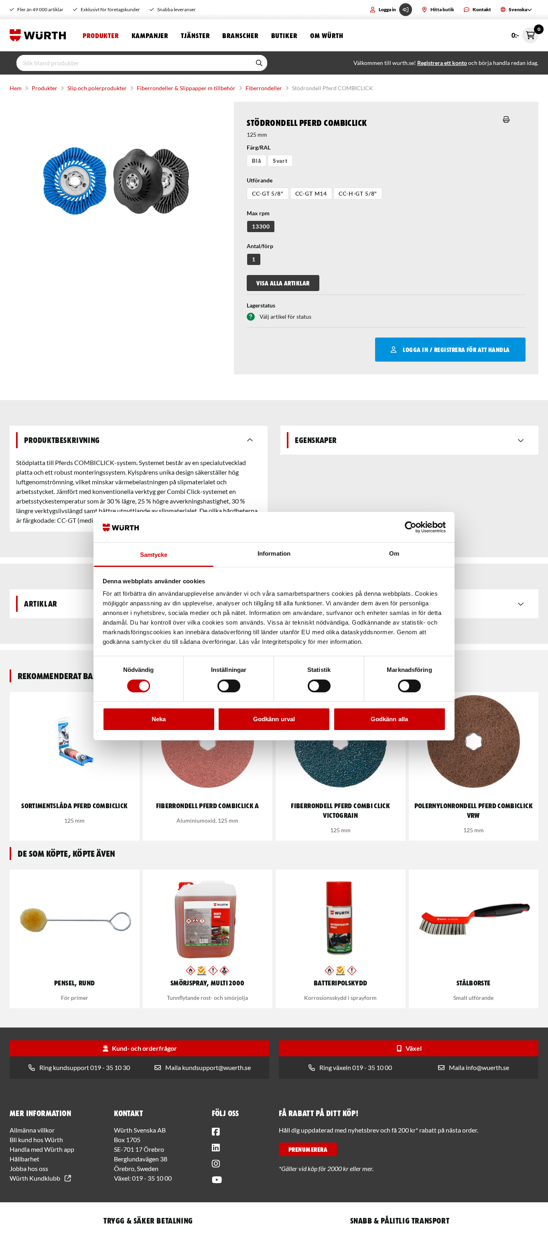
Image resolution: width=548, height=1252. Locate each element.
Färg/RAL (258, 147)
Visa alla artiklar (283, 283)
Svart (280, 160)
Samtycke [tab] (154, 554)
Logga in (387, 9)
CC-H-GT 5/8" (358, 193)
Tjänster (195, 35)
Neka (159, 719)
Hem (16, 88)
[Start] (40, 35)
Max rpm (258, 213)
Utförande (259, 180)
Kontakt (482, 9)
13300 (261, 226)
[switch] (228, 686)
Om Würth (326, 35)
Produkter (101, 35)
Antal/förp (260, 246)
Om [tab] (394, 553)
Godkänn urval (274, 719)
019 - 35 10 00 (152, 1178)
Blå (256, 160)
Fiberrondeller (264, 88)
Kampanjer (150, 35)
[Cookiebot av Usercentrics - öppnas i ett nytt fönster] (410, 527)
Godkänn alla (389, 719)
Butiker (284, 35)
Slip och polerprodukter (97, 88)
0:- (524, 33)
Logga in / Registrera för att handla (456, 349)
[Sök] (259, 63)
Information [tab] (274, 553)
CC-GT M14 (311, 193)
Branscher (240, 35)
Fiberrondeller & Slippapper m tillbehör (186, 88)
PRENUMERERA (307, 1149)
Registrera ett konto (442, 62)
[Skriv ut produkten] (506, 119)
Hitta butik (442, 9)
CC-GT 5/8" (267, 193)
